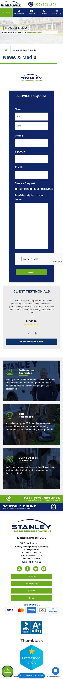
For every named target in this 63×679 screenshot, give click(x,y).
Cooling (48, 188)
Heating (35, 188)
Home (15, 50)
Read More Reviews (32, 341)
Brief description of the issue (29, 197)
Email (19, 167)
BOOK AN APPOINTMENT (31, 676)
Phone (19, 135)
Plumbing (20, 188)
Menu (7, 12)
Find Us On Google (31, 558)
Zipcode (20, 151)
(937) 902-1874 (44, 4)
